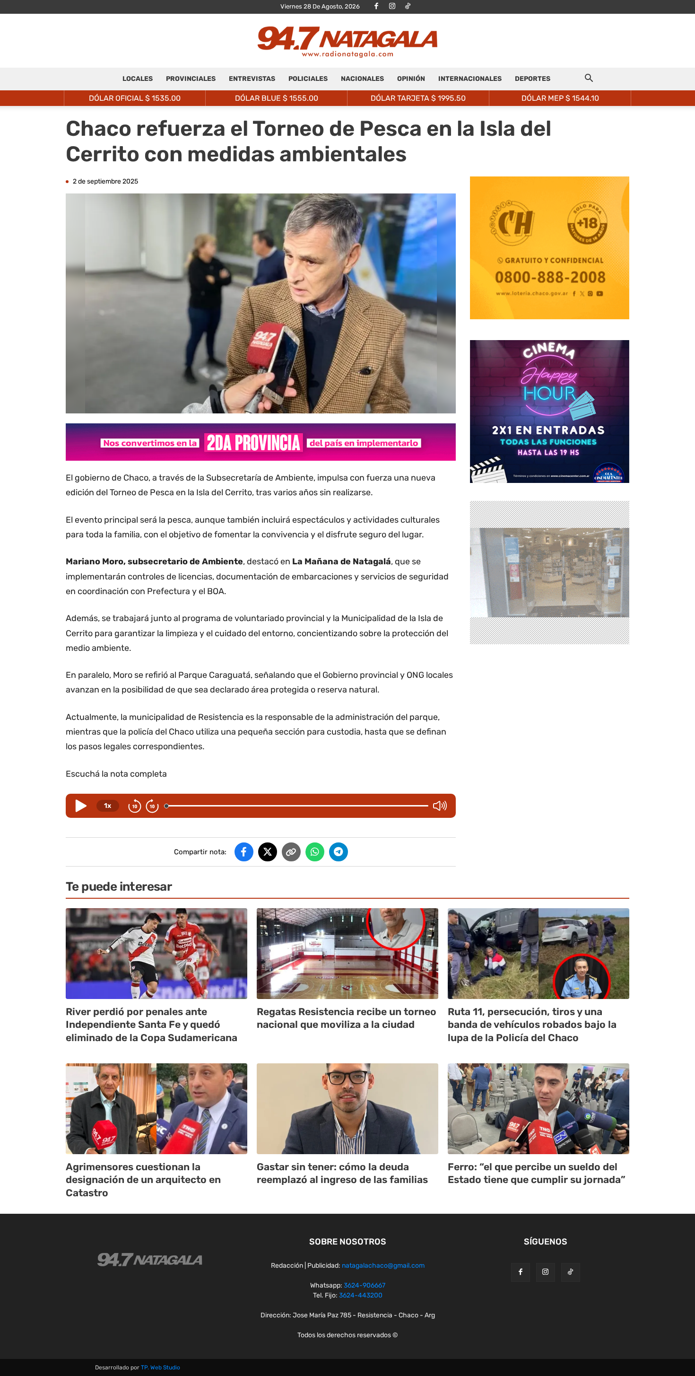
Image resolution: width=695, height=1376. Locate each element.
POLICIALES (308, 79)
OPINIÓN (411, 79)
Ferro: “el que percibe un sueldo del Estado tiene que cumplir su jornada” (537, 1173)
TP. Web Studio (160, 1367)
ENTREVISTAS (252, 79)
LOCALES (137, 79)
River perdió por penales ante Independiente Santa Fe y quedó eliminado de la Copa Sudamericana (151, 1024)
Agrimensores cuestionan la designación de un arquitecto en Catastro (143, 1180)
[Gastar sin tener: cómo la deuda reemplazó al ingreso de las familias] (347, 1108)
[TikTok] (407, 6)
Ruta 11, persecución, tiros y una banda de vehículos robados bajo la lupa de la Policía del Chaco (532, 1024)
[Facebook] (376, 6)
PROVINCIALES (191, 79)
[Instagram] (392, 6)
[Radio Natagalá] (347, 41)
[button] (588, 80)
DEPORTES (532, 79)
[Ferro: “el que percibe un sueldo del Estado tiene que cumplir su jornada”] (538, 1108)
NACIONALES (362, 79)
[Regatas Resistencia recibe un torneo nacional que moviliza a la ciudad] (347, 953)
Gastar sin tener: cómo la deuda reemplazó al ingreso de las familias (342, 1173)
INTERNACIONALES (470, 79)
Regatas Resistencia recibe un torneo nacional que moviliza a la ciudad (346, 1018)
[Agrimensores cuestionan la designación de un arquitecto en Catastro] (156, 1108)
